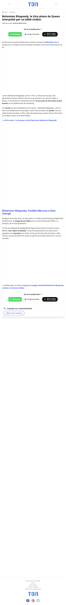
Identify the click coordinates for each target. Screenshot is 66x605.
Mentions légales (33, 587)
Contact (33, 583)
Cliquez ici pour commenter (14, 313)
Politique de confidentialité (33, 589)
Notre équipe (33, 585)
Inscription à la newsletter (33, 581)
